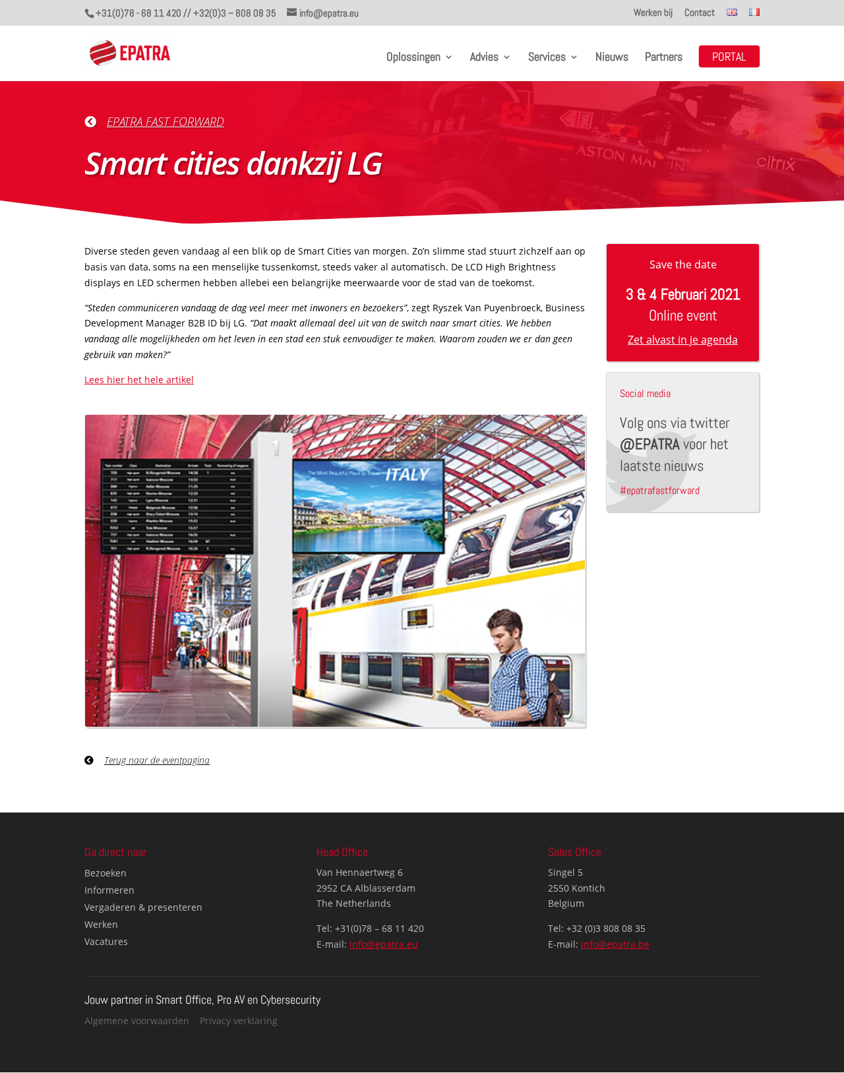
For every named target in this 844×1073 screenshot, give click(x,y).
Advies (484, 58)
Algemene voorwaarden (136, 1020)
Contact (699, 12)
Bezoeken (105, 873)
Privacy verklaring (239, 1020)
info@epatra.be (615, 944)
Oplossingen (413, 58)
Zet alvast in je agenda (683, 339)
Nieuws (611, 58)
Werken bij (653, 12)
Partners (663, 58)
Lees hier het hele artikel (139, 379)
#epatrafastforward (660, 490)
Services (547, 58)
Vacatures (106, 941)
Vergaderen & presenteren (143, 907)
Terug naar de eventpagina (157, 760)
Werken (101, 924)
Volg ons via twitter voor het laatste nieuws (675, 444)
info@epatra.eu (383, 944)
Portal (729, 58)
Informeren (109, 890)
